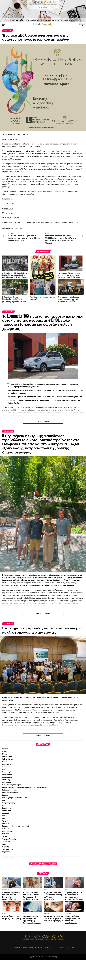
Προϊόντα (5, 823)
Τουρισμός (6, 841)
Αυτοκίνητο (6, 767)
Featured (18, 228)
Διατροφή (6, 780)
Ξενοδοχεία (6, 808)
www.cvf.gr (9, 213)
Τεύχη (4, 836)
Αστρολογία (6, 764)
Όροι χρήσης (16, 947)
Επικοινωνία (70, 947)
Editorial (5, 749)
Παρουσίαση (6, 818)
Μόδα (4, 805)
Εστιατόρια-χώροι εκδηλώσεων (14, 798)
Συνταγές (5, 834)
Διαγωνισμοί (7, 775)
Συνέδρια (5, 829)
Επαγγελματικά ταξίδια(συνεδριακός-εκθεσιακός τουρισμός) (25, 787)
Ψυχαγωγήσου (7, 849)
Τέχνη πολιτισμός (9, 839)
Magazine (5, 754)
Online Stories (7, 759)
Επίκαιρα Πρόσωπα (9, 790)
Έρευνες (5, 795)
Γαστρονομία (7, 772)
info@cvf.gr (8, 208)
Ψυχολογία (6, 852)
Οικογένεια (6, 811)
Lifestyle (5, 751)
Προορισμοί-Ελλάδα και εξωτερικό (15, 826)
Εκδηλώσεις (7, 782)
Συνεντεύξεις (7, 831)
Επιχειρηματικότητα (10, 793)
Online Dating (7, 756)
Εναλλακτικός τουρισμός (11, 785)
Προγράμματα (7, 821)
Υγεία (4, 844)
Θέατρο (5, 800)
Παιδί (4, 816)
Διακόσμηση (7, 777)
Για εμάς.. (39, 947)
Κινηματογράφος (8, 803)
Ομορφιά (5, 813)
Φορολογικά (6, 847)
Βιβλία (4, 769)
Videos (4, 762)
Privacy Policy (28, 947)
